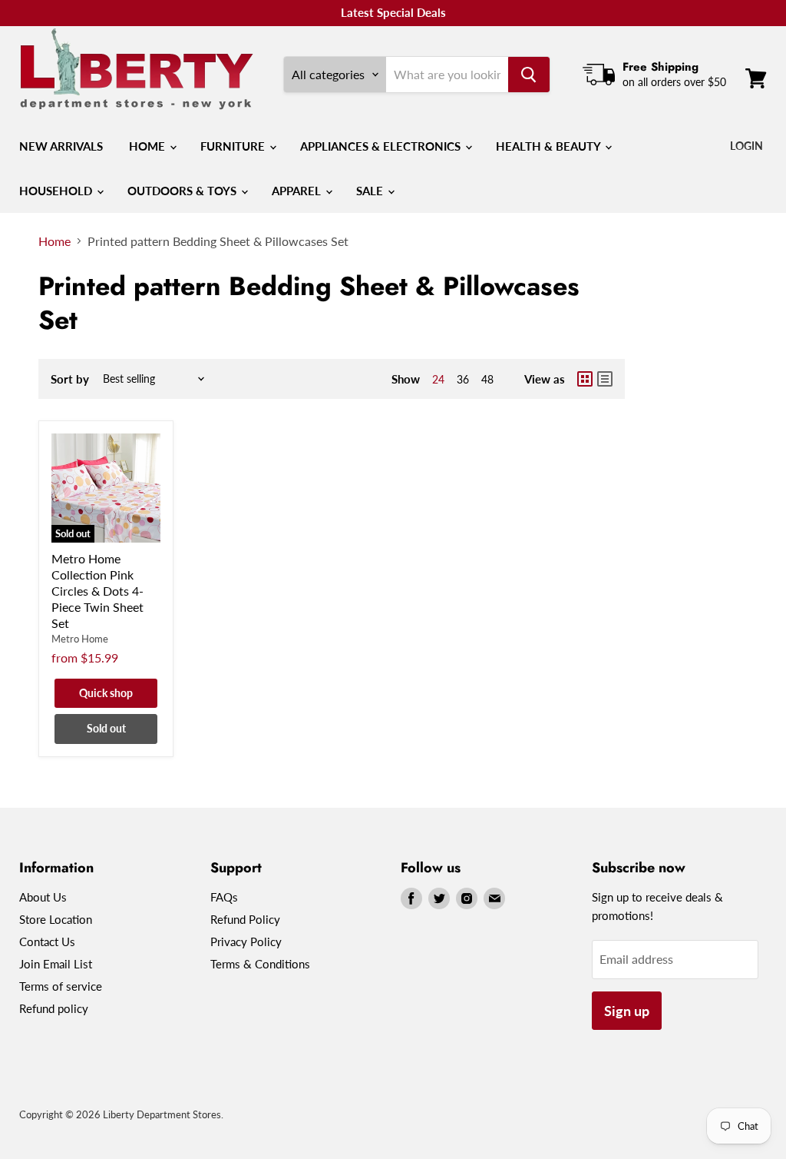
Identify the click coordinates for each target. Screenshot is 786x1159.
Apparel (298, 191)
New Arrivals (61, 146)
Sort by (70, 379)
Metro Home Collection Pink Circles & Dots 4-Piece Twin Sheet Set (97, 590)
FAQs (224, 897)
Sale (371, 191)
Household (57, 191)
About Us (43, 897)
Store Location (55, 919)
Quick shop (106, 692)
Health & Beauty (549, 146)
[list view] (605, 379)
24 (438, 379)
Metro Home (79, 639)
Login (746, 145)
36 (463, 379)
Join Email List (55, 964)
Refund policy (53, 1008)
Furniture (234, 146)
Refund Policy (245, 919)
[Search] (529, 74)
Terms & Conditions (260, 964)
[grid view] (585, 379)
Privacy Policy (246, 941)
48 (487, 379)
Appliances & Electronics (382, 146)
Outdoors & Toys (183, 191)
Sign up (626, 1010)
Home (148, 146)
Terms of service (60, 986)
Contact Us (47, 941)
